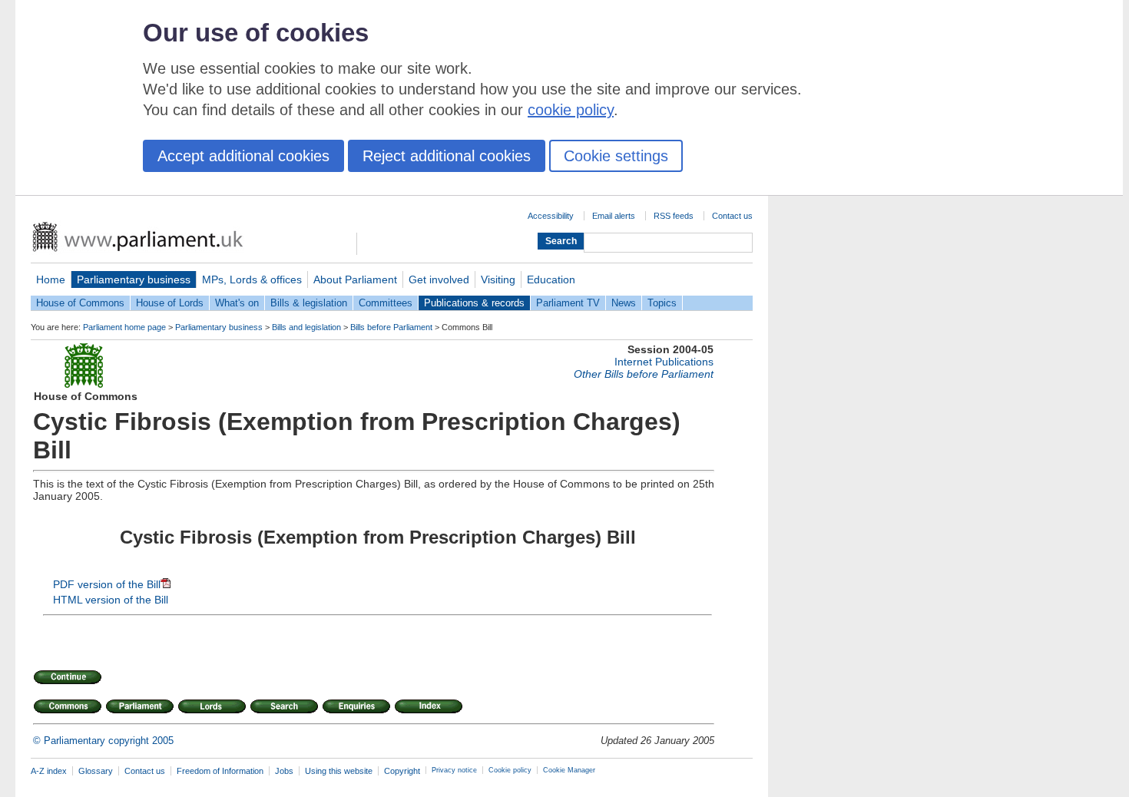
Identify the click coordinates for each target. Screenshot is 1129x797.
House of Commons (80, 303)
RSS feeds (674, 215)
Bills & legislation (308, 303)
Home (50, 279)
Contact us (732, 215)
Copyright (402, 771)
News (623, 303)
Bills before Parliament (391, 327)
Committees (385, 303)
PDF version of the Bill (107, 584)
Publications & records (474, 303)
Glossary (95, 771)
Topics (662, 303)
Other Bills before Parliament (643, 374)
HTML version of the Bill (110, 600)
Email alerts (613, 215)
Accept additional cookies (243, 155)
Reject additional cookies (447, 155)
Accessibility (551, 215)
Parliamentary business (133, 279)
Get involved (439, 279)
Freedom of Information (220, 771)
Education (551, 279)
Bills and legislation (306, 327)
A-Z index (49, 771)
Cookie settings (616, 155)
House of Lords (170, 303)
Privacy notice (454, 770)
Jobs (284, 771)
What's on (237, 303)
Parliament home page (124, 327)
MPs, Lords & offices (252, 279)
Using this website (338, 771)
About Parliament (355, 279)
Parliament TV (568, 303)
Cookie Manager (569, 770)
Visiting (498, 279)
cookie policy (571, 109)
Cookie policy (509, 770)
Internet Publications (663, 362)
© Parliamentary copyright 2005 (103, 740)
